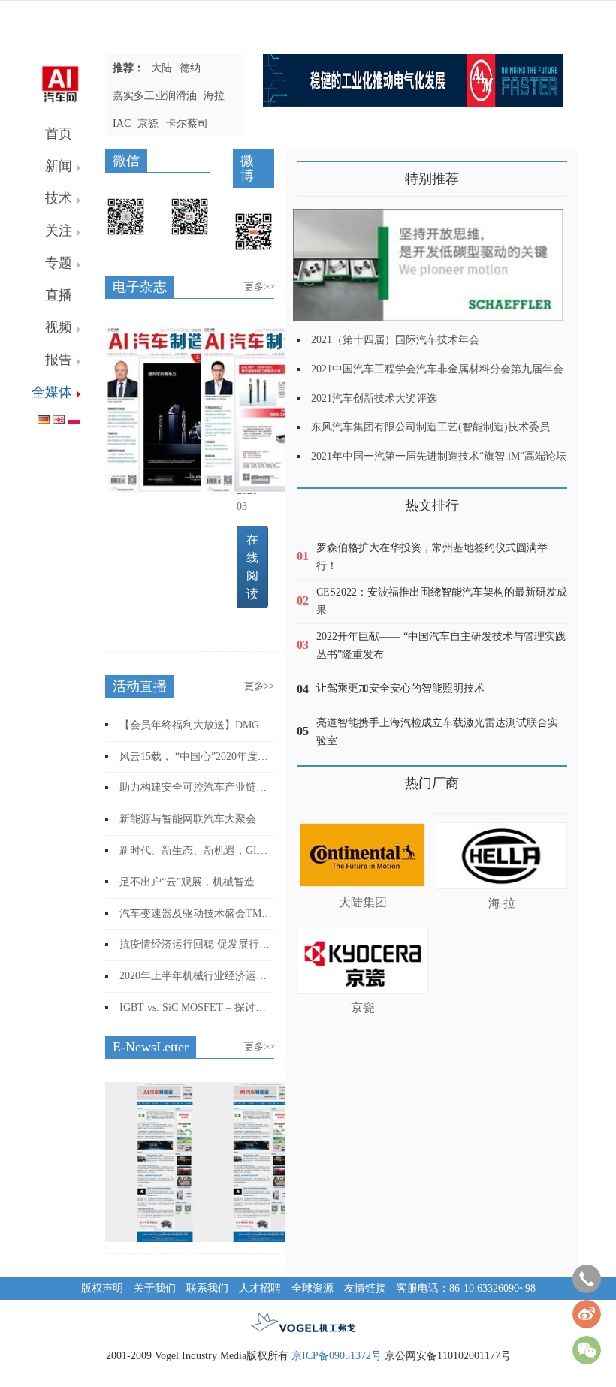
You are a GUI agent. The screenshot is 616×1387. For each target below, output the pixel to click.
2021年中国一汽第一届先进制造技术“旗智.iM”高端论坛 (438, 456)
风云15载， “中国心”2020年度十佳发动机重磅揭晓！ (241, 756)
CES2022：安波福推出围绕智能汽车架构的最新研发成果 (441, 601)
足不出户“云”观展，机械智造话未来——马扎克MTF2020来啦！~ (269, 881)
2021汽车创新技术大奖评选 (374, 398)
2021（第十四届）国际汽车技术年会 (395, 339)
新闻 (58, 165)
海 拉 (501, 903)
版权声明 (102, 1288)
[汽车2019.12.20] (261, 1161)
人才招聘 (260, 1288)
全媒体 (52, 392)
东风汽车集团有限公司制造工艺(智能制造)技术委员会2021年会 (456, 427)
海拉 (214, 95)
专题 (58, 262)
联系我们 (207, 1288)
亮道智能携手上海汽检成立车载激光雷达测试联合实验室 (437, 731)
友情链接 (365, 1288)
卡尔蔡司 (187, 123)
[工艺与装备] (165, 406)
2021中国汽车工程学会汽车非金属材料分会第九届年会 (437, 369)
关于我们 (155, 1288)
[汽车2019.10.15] (165, 1161)
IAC (122, 123)
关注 (58, 230)
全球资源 (312, 1288)
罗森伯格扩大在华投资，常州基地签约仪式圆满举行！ (432, 556)
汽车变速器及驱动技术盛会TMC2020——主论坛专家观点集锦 (262, 913)
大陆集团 (363, 902)
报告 (58, 359)
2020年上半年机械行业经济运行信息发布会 (219, 975)
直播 (58, 295)
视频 (58, 327)
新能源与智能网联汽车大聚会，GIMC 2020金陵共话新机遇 (255, 819)
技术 (58, 198)
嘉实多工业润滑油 (155, 95)
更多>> (259, 286)
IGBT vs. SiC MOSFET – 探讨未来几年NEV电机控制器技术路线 (266, 1007)
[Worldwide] (59, 416)
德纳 (190, 68)
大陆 (161, 68)
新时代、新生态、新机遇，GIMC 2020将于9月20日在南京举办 (263, 850)
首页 (58, 133)
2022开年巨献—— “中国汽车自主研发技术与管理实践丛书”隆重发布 (441, 645)
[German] (44, 416)
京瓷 (148, 123)
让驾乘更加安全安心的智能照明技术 (400, 688)
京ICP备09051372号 (336, 1355)
